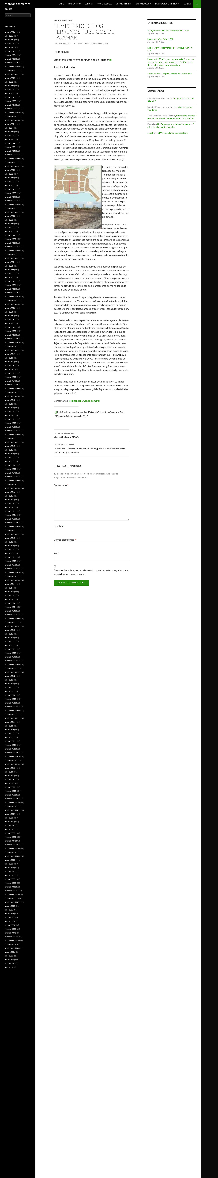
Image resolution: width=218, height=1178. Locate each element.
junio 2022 (9, 223)
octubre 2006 (10, 944)
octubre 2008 (10, 852)
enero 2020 (10, 335)
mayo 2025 (9, 89)
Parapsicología (104, 4)
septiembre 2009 (12, 810)
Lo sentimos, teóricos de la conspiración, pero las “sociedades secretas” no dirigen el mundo (90, 449)
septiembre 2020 (12, 304)
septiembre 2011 (12, 718)
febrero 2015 (10, 561)
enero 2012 (10, 703)
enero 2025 (10, 105)
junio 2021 (9, 269)
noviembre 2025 (12, 66)
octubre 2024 (10, 116)
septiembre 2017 (12, 442)
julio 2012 (9, 680)
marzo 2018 (10, 419)
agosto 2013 (10, 630)
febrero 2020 (10, 331)
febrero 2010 (10, 791)
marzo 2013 (10, 649)
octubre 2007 (10, 898)
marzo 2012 (10, 695)
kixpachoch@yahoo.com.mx (84, 400)
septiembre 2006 (12, 948)
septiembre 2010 (12, 764)
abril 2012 (9, 691)
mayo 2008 (9, 871)
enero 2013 (10, 657)
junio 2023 (9, 177)
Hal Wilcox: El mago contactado (172, 132)
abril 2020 (9, 323)
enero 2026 (10, 59)
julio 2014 (9, 588)
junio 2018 (9, 407)
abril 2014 (9, 599)
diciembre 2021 (11, 246)
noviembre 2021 (12, 250)
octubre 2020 (10, 300)
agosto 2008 (10, 860)
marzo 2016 (10, 511)
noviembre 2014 (12, 572)
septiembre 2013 (12, 626)
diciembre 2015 (11, 522)
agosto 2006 (10, 952)
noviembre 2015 (12, 526)
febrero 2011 (10, 745)
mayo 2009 (9, 825)
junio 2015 (9, 545)
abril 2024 (9, 139)
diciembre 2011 (11, 706)
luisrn (79, 43)
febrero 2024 (10, 147)
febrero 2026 (10, 55)
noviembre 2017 (12, 434)
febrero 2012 (10, 699)
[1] (55, 412)
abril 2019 (9, 369)
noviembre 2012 (12, 664)
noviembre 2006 (12, 940)
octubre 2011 (10, 714)
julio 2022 (9, 220)
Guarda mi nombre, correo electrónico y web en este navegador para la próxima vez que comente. (91, 572)
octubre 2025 (10, 70)
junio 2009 (9, 821)
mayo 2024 (9, 135)
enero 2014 (10, 611)
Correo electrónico (65, 539)
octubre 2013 (10, 622)
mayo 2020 (9, 319)
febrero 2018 (10, 423)
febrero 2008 (10, 883)
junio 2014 (9, 591)
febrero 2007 (10, 929)
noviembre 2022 (12, 204)
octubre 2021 (10, 254)
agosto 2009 (10, 814)
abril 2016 (9, 507)
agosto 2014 (10, 584)
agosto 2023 (10, 170)
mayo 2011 (9, 733)
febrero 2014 (10, 607)
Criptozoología (143, 4)
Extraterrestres (123, 4)
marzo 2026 (10, 51)
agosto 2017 (10, 446)
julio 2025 (9, 82)
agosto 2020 (10, 308)
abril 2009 (9, 829)
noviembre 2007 (12, 894)
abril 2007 (9, 921)
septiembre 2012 (12, 672)
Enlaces (58, 20)
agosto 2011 (10, 722)
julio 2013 (9, 634)
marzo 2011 (10, 741)
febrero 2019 (10, 377)
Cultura (89, 4)
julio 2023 (9, 174)
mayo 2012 (9, 687)
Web (56, 553)
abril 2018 (9, 415)
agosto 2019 (10, 354)
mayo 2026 (9, 43)
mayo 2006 (9, 963)
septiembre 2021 (12, 258)
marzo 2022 (10, 235)
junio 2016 (9, 499)
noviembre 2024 (12, 112)
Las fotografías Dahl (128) (160, 39)
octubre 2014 (10, 576)
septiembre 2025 (12, 74)
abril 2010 (9, 783)
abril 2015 (9, 553)
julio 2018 (9, 404)
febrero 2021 (10, 285)
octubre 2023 (10, 162)
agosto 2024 (10, 124)
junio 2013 (9, 637)
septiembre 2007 (12, 902)
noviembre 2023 (12, 158)
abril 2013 (9, 645)
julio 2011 (9, 726)
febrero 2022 (10, 239)
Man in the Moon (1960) (66, 435)
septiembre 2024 (12, 120)
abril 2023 (9, 185)
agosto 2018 (10, 400)
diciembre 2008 (11, 844)
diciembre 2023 (11, 154)
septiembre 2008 (12, 856)
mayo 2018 (9, 411)
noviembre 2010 (12, 756)
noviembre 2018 (12, 388)
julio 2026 (9, 36)
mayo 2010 (9, 779)
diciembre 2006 (11, 936)
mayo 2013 (9, 641)
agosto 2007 (10, 906)
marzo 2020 (10, 327)
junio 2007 (9, 913)
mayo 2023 (9, 181)
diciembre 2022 (11, 200)
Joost (150, 132)
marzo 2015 (10, 557)
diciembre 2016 (11, 476)
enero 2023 (10, 197)
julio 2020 (9, 312)
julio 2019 (9, 358)
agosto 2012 (10, 676)
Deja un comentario (97, 43)
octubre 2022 (10, 208)
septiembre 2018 (12, 396)
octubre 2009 (10, 806)
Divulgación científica (166, 4)
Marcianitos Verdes (17, 4)
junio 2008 (9, 867)
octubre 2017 (10, 438)
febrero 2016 (10, 515)
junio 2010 (9, 775)
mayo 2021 (9, 273)
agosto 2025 (10, 78)
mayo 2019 (9, 365)
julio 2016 (9, 496)
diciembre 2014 (11, 568)
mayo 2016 (9, 503)
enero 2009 (10, 841)
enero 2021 (10, 289)
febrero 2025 (10, 101)
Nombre (59, 526)
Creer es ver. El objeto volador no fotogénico (169, 73)
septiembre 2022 (12, 212)
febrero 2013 (10, 653)
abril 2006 (9, 967)
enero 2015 (10, 565)
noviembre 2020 (12, 296)
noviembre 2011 (12, 710)
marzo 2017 (10, 465)
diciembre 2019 (11, 338)
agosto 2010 (10, 768)
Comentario (61, 485)
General (187, 4)
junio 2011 (9, 729)
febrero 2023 (10, 193)
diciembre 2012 (11, 660)
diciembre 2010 (11, 752)
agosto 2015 (10, 538)
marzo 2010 (10, 787)
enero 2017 (10, 473)
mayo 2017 (9, 457)
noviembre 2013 (12, 618)
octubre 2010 (10, 760)
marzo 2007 (10, 925)
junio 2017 (9, 453)
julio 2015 (9, 542)
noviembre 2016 (12, 480)
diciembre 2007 (11, 890)
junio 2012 (9, 683)
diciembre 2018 (11, 384)
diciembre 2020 (11, 292)
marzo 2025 (10, 97)
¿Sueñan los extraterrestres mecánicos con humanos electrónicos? (171, 117)
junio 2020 (9, 315)
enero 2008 (10, 887)
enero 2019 (10, 381)
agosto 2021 (10, 262)
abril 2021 (9, 277)
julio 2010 (9, 772)
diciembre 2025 (11, 62)
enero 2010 (10, 795)
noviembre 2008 (12, 848)
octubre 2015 (10, 530)
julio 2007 (9, 910)
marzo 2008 (10, 879)
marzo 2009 (10, 833)
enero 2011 (10, 749)
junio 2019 (9, 361)
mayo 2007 (9, 917)
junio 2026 (9, 39)
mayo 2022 (9, 227)
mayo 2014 (9, 595)
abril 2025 (9, 93)
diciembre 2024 (11, 108)
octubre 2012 (10, 668)
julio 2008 (9, 864)
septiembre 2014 (12, 580)
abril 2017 (9, 461)
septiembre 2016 (12, 488)
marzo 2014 (10, 603)
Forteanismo (74, 4)
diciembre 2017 (11, 430)
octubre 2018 (10, 392)
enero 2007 (10, 933)
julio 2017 (9, 450)
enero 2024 (10, 151)
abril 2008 (9, 875)
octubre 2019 (10, 346)
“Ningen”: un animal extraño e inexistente (168, 30)
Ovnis (61, 4)
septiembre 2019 (12, 350)
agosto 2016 (10, 492)
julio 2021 (9, 266)
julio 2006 (9, 956)
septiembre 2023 (12, 166)
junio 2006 (9, 959)
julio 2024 (9, 128)
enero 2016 (10, 519)
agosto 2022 (10, 216)
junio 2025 (9, 85)
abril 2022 (9, 231)
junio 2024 (9, 131)
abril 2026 (9, 47)
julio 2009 (9, 818)
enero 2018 (10, 427)
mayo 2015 (9, 549)
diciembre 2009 (11, 798)
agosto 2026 (10, 32)
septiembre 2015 (12, 534)
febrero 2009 (10, 837)
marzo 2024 (10, 143)
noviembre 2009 (12, 802)
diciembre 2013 (11, 614)
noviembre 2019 (12, 342)
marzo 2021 (10, 281)
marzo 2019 (10, 373)
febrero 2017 (10, 469)
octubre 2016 (10, 484)
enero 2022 (10, 243)
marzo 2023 (10, 189)
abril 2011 (9, 737)
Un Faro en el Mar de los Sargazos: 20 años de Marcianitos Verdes (170, 125)
